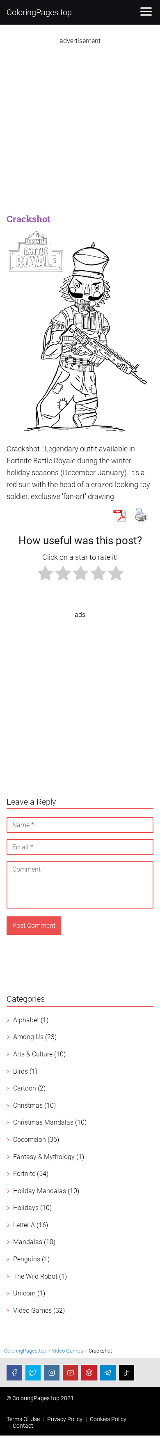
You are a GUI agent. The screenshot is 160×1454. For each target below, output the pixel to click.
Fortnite (24, 1174)
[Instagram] (51, 1372)
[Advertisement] (80, 125)
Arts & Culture (33, 1054)
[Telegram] (108, 1372)
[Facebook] (14, 1372)
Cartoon (24, 1088)
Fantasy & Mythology (44, 1157)
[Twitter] (33, 1372)
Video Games (32, 1310)
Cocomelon (29, 1139)
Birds (20, 1071)
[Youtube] (70, 1372)
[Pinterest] (89, 1372)
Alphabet (26, 1020)
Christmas (28, 1105)
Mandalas (27, 1242)
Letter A (24, 1225)
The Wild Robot (35, 1276)
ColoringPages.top (39, 12)
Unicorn (24, 1293)
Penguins (26, 1259)
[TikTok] (127, 1372)
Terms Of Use (23, 1419)
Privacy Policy (64, 1419)
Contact (23, 1425)
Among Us (28, 1037)
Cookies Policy (108, 1419)
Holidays (26, 1208)
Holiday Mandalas (39, 1191)
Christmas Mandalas (43, 1122)
